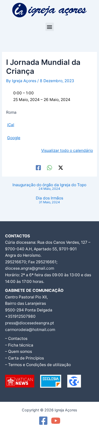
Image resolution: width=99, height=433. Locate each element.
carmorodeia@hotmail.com (30, 329)
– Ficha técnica (19, 345)
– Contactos (16, 338)
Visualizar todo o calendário (67, 150)
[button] (49, 27)
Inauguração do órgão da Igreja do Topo (49, 187)
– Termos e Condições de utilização (38, 364)
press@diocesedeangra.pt (29, 323)
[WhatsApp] (49, 167)
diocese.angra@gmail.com (29, 268)
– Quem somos (18, 351)
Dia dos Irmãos (49, 200)
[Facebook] (38, 167)
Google (13, 137)
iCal (10, 124)
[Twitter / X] (60, 167)
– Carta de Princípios (24, 358)
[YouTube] (55, 420)
